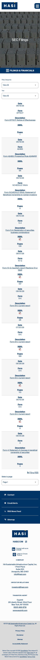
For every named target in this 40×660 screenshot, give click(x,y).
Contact (9, 495)
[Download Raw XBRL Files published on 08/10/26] (20, 239)
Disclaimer (20, 635)
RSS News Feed (12, 511)
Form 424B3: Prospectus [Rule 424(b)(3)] (20, 156)
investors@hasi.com (20, 587)
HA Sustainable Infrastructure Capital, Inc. (21, 623)
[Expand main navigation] (37, 6)
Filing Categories (6, 80)
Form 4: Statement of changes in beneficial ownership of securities (20, 451)
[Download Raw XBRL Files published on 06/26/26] (20, 385)
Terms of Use (31, 657)
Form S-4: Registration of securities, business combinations (20, 231)
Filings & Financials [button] (21, 70)
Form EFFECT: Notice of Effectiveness (20, 120)
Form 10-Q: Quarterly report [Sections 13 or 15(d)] (20, 269)
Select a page (7, 477)
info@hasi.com (20, 574)
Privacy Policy (20, 631)
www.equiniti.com (20, 610)
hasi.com (18, 541)
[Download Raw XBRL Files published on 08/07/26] (20, 277)
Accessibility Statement (20, 644)
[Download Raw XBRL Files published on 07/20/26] (20, 349)
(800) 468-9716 (20, 607)
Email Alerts (11, 503)
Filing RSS (32, 472)
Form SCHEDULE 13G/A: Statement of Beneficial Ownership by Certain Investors (20, 193)
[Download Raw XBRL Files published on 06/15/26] (20, 421)
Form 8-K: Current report (20, 305)
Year (3, 90)
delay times (30, 652)
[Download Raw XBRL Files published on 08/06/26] (20, 313)
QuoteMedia (24, 650)
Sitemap (9, 519)
